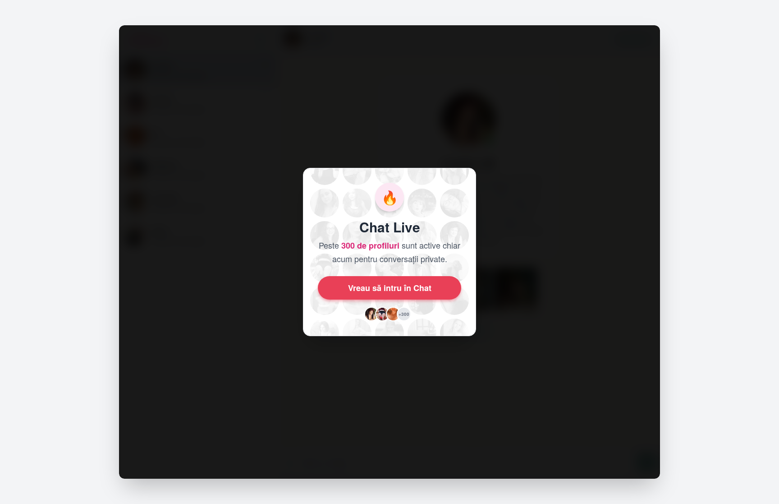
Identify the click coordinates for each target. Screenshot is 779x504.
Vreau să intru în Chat (389, 288)
